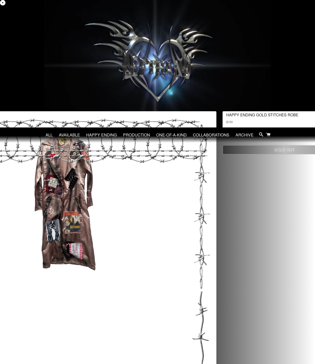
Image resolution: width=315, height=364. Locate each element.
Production (136, 134)
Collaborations (211, 134)
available (69, 134)
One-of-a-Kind (171, 134)
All (49, 134)
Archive (245, 134)
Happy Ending (101, 134)
